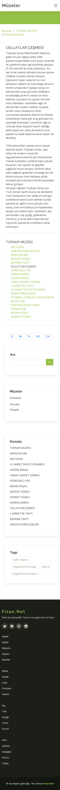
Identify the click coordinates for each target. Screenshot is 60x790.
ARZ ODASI (17, 247)
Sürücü (5, 757)
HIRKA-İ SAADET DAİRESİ (25, 282)
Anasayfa (15, 398)
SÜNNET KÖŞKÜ (21, 316)
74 (28, 336)
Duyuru (5, 653)
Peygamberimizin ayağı (24, 566)
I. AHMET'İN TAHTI (22, 286)
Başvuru (6, 648)
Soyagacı (6, 751)
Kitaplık (14, 409)
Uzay (4, 682)
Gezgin (5, 717)
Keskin (5, 676)
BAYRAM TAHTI (20, 262)
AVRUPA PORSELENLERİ (25, 251)
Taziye (5, 763)
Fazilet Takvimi (20, 559)
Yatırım (5, 694)
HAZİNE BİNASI (20, 278)
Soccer (5, 728)
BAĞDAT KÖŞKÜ (21, 259)
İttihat (5, 671)
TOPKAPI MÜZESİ (26, 31)
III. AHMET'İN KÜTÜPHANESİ (28, 289)
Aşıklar (5, 642)
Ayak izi (46, 566)
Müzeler (11, 5)
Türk (4, 711)
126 (47, 336)
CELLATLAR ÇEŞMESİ (22, 508)
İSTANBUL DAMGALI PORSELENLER (32, 297)
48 (20, 336)
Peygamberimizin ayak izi (25, 573)
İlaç (3, 705)
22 (12, 336)
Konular (15, 404)
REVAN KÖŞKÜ (19, 313)
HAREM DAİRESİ (20, 274)
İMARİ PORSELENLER (23, 293)
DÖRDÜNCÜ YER (21, 270)
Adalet (5, 636)
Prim (4, 740)
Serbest (6, 745)
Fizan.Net (48, 783)
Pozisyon (6, 688)
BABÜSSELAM (19, 255)
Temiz (5, 722)
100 (38, 336)
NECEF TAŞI (18, 301)
